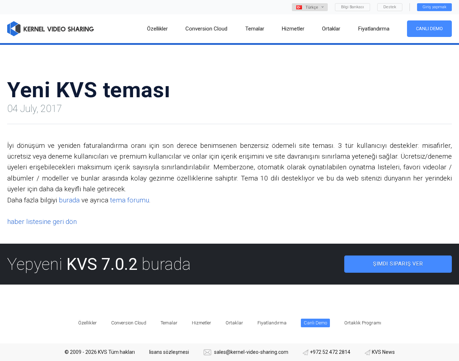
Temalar (169, 322)
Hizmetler (201, 322)
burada (69, 200)
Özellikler (87, 322)
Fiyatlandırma (272, 322)
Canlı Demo (429, 28)
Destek (389, 7)
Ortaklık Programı (362, 322)
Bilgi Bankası (352, 7)
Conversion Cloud (128, 322)
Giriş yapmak (434, 7)
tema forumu (129, 200)
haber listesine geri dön (42, 221)
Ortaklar (234, 322)
